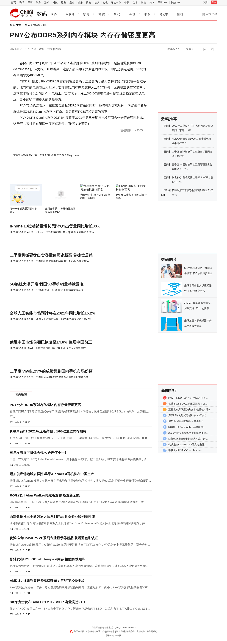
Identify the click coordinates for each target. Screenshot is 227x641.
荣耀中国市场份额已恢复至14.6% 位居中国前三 (51, 342)
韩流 (143, 2)
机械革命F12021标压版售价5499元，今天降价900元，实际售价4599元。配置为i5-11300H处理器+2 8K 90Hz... (80, 438)
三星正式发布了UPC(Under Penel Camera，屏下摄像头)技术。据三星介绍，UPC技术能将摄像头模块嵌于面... (79, 459)
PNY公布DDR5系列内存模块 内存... (188, 397)
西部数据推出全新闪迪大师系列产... (188, 438)
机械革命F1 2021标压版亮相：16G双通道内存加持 (48, 431)
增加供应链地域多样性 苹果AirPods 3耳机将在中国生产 (52, 474)
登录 (214, 2)
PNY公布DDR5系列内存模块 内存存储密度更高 (45, 405)
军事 (30, 2)
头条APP (176, 2)
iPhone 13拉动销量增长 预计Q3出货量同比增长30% (55, 226)
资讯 (21, 2)
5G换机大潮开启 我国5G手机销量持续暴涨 (47, 284)
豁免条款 (130, 631)
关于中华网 (79, 631)
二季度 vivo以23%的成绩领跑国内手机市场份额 (51, 371)
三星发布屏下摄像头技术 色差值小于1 (38, 452)
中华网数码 (21, 13)
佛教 (126, 2)
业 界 (54, 14)
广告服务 (90, 631)
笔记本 (163, 14)
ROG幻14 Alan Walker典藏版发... (186, 427)
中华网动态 (152, 631)
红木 (135, 2)
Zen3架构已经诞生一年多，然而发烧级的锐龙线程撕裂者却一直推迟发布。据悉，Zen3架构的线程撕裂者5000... (80, 587)
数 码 (117, 14)
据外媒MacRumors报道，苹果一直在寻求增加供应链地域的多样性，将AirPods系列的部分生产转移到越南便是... (80, 480)
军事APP (162, 2)
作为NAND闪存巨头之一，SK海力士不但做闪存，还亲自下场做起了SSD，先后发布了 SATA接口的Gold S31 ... (80, 608)
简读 (151, 2)
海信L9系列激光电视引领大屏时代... (188, 415)
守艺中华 (116, 2)
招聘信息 (110, 631)
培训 (96, 2)
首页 (13, 2)
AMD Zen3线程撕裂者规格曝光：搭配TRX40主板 (47, 580)
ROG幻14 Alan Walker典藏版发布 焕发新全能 (45, 495)
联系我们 (100, 631)
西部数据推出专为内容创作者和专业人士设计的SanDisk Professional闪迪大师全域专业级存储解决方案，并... (78, 523)
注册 (205, 2)
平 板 (147, 14)
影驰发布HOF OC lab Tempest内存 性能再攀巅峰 (47, 559)
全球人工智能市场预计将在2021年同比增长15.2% (53, 313)
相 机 (180, 14)
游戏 (46, 2)
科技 (55, 2)
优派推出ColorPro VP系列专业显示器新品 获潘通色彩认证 (54, 538)
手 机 (132, 14)
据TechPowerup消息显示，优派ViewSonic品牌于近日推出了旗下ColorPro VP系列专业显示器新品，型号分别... (80, 544)
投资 (88, 2)
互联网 (70, 14)
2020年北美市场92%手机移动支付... (188, 432)
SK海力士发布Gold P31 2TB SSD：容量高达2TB (47, 602)
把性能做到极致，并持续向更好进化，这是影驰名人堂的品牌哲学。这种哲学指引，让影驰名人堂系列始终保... (79, 565)
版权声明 (120, 631)
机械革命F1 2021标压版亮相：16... (187, 403)
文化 (105, 2)
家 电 (86, 14)
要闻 (166, 125)
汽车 (38, 2)
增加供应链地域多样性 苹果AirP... (186, 421)
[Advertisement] (70, 175)
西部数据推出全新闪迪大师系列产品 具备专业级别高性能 (52, 516)
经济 (71, 2)
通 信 (101, 14)
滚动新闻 (39, 25)
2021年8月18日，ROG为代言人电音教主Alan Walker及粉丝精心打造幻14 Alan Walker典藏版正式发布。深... (78, 502)
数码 (27, 25)
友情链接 (141, 631)
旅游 (63, 2)
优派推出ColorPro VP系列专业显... (187, 444)
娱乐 (80, 2)
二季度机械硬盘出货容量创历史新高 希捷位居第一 (53, 255)
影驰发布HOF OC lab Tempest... (186, 450)
